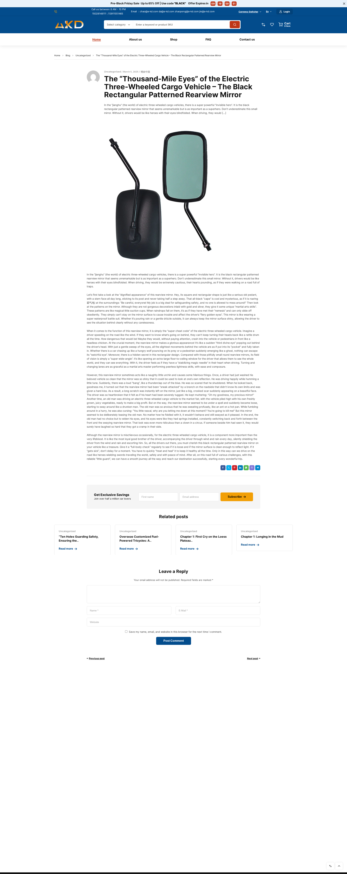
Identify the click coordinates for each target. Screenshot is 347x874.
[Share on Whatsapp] (246, 467)
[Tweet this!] (228, 467)
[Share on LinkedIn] (240, 467)
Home (57, 55)
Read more (66, 548)
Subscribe (235, 496)
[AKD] (69, 24)
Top (339, 866)
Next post (252, 658)
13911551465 (116, 13)
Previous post (97, 658)
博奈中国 (145, 71)
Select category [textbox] (116, 24)
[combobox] (118, 24)
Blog (68, 55)
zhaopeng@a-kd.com (187, 11)
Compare (330, 866)
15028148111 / (100, 13)
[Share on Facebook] (223, 467)
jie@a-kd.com (207, 11)
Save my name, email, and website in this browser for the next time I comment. (175, 631)
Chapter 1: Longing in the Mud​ (262, 536)
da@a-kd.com (166, 11)
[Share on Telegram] (257, 467)
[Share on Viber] (251, 467)
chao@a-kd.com (149, 11)
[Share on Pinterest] (234, 467)
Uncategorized (83, 55)
